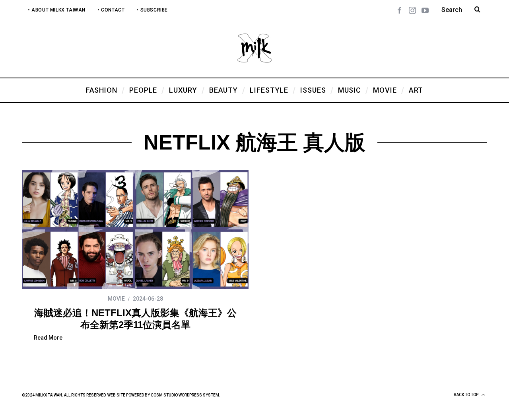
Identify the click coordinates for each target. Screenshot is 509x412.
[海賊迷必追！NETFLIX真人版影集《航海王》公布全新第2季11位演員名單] (135, 229)
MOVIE (116, 298)
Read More (48, 338)
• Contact (110, 10)
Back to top (466, 395)
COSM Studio (164, 395)
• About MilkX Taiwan (56, 10)
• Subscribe (152, 10)
